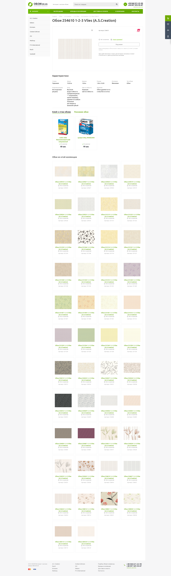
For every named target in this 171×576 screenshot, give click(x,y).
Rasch (54, 566)
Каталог (35, 11)
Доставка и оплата (100, 11)
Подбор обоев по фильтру (106, 564)
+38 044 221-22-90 (135, 3)
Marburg (54, 570)
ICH (76, 566)
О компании (119, 11)
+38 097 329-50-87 (135, 5)
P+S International (80, 570)
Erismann (54, 568)
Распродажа (58, 11)
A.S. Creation (56, 564)
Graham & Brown (80, 564)
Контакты (135, 11)
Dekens (77, 568)
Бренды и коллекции (78, 11)
